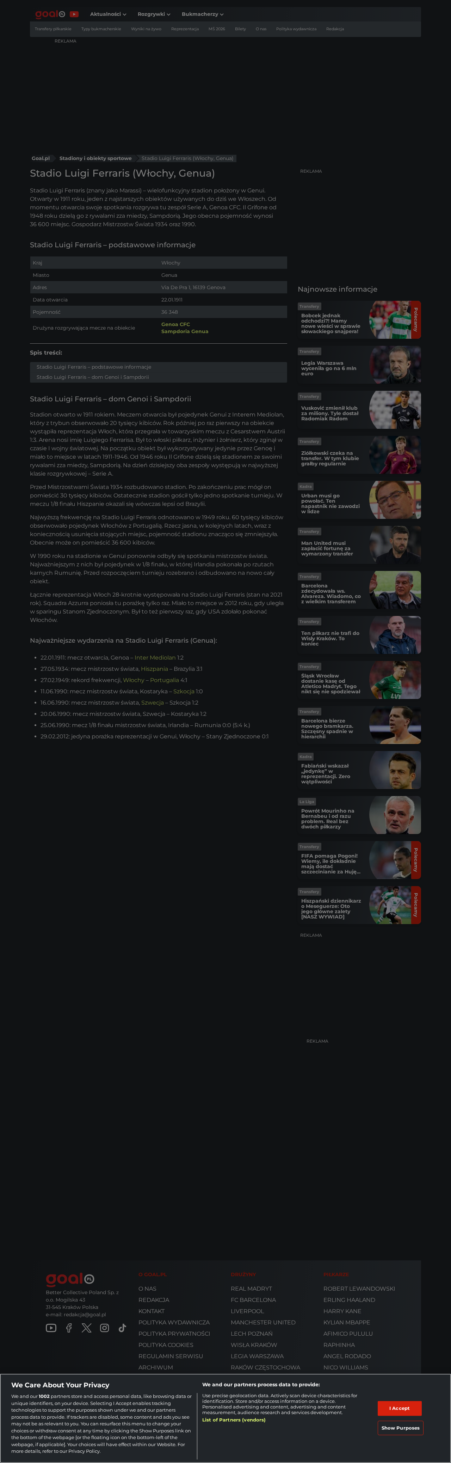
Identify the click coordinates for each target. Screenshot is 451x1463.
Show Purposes (401, 1428)
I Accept (399, 1408)
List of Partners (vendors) (234, 1420)
